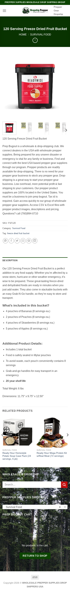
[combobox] (35, 507)
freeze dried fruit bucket (18, 233)
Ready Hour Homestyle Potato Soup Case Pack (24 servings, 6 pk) (16, 456)
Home (23, 34)
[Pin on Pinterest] (29, 240)
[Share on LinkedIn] (34, 240)
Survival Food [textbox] (33, 507)
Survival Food (40, 34)
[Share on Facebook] (11, 240)
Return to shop (35, 555)
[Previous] (8, 86)
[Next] (62, 86)
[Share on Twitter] (17, 240)
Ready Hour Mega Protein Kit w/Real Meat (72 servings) (52, 454)
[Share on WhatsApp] (5, 240)
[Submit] (64, 485)
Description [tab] (9, 260)
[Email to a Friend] (23, 240)
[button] (4, 11)
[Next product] (35, 40)
